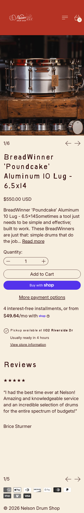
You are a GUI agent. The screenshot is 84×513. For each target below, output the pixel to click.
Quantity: (12, 252)
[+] (43, 261)
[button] (42, 77)
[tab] (8, 127)
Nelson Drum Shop (40, 508)
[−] (8, 261)
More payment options (42, 297)
